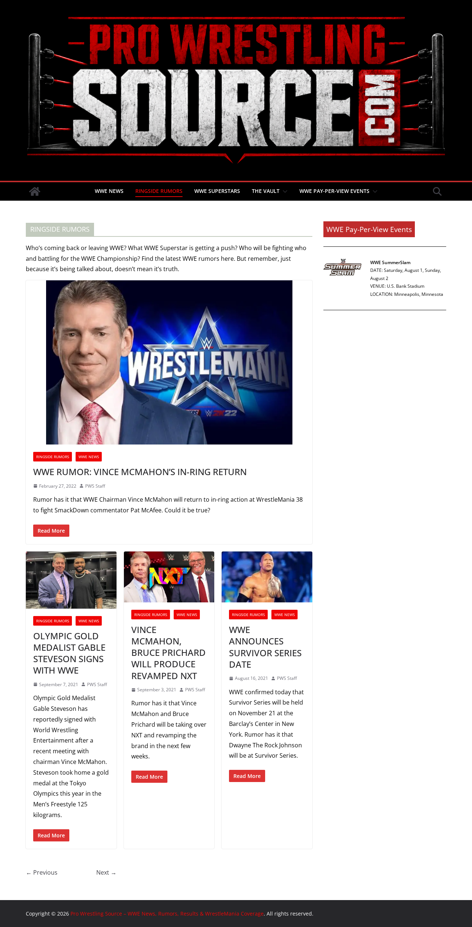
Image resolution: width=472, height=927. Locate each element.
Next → (106, 872)
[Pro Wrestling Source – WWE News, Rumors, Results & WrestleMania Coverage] (35, 191)
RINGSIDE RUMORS (159, 190)
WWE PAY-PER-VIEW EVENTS (334, 190)
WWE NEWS (109, 190)
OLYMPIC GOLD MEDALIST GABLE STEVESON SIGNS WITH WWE (69, 653)
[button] (284, 191)
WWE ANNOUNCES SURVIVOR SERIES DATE (265, 646)
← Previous (42, 872)
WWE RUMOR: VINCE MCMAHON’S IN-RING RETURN (140, 472)
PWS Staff (95, 486)
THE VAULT (266, 190)
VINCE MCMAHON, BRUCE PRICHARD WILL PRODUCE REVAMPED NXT (168, 652)
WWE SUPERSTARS (217, 190)
